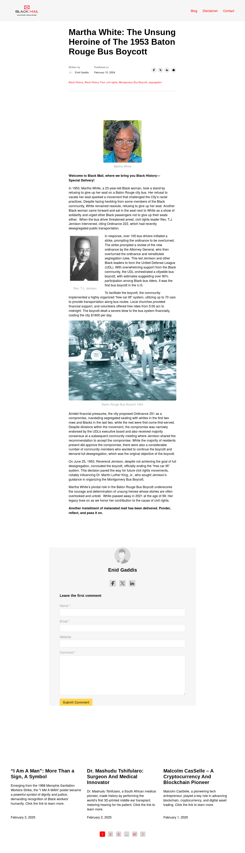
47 (134, 834)
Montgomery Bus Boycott (133, 82)
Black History (76, 82)
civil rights (111, 82)
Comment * (68, 652)
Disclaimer (210, 10)
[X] (160, 70)
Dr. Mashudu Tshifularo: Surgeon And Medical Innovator (115, 776)
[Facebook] (154, 70)
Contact (228, 10)
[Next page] (142, 834)
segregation (155, 82)
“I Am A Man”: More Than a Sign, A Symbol (42, 773)
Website (65, 637)
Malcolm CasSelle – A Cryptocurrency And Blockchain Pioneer (188, 776)
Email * (65, 621)
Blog (194, 10)
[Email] (173, 70)
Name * (65, 605)
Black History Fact (95, 82)
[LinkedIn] (167, 70)
